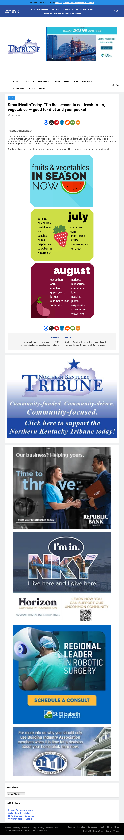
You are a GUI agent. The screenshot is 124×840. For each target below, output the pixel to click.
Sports (32, 88)
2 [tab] (78, 62)
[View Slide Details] (81, 44)
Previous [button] (49, 61)
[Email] (72, 122)
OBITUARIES (65, 9)
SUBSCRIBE (69, 13)
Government (44, 82)
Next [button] (114, 61)
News (76, 82)
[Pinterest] (56, 122)
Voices (42, 88)
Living (67, 82)
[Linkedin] (62, 122)
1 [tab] (73, 62)
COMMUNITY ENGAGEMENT (53, 13)
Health (57, 82)
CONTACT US (77, 9)
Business (17, 82)
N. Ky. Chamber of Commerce (21, 816)
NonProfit (87, 82)
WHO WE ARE (88, 9)
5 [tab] (91, 62)
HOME (33, 9)
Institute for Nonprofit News (20, 810)
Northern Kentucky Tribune (16, 828)
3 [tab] (82, 62)
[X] (51, 122)
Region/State (19, 88)
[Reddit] (67, 122)
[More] (78, 122)
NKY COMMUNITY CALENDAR (48, 9)
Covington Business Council (20, 819)
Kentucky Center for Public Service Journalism (74, 2)
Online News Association (19, 813)
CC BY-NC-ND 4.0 (43, 830)
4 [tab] (87, 62)
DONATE (78, 13)
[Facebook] (46, 122)
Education (30, 82)
